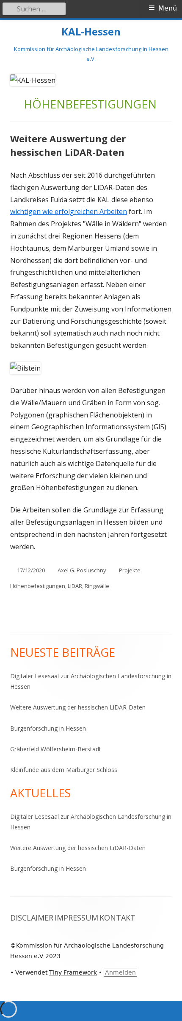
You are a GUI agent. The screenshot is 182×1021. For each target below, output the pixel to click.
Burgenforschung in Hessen (48, 728)
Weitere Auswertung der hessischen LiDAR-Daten (68, 145)
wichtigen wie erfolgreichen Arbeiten (68, 211)
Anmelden (120, 972)
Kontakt (117, 918)
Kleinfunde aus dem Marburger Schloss (63, 770)
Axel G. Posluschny (82, 570)
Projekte (130, 570)
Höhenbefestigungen (37, 586)
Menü (167, 8)
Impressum (76, 918)
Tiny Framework (73, 972)
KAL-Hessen (91, 31)
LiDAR (75, 586)
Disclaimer (31, 918)
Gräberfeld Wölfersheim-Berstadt (55, 749)
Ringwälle (97, 586)
